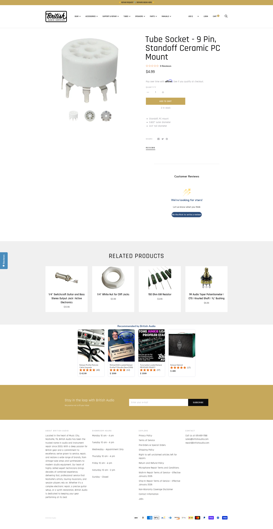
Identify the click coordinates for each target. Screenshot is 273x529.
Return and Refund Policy (151, 463)
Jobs (141, 499)
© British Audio (51, 518)
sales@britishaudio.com (196, 439)
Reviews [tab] (150, 148)
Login (206, 16)
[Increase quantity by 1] (163, 92)
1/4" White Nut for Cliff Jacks (113, 294)
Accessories (90, 16)
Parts (152, 16)
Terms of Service (147, 440)
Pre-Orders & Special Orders (152, 445)
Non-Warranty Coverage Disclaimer (156, 489)
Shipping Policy (146, 449)
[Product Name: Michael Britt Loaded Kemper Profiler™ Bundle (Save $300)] (121, 353)
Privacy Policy (145, 435)
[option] (90, 70)
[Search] (226, 16)
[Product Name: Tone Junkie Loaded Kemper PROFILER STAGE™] (151, 353)
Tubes (126, 16)
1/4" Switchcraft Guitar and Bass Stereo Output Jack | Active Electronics (67, 298)
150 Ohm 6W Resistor (159, 294)
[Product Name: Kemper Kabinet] (181, 353)
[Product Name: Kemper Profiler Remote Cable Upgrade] (91, 353)
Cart (216, 16)
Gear (76, 16)
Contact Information (149, 494)
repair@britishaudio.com (197, 442)
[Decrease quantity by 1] (148, 92)
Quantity (151, 87)
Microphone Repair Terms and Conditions (159, 467)
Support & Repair (110, 16)
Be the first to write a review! (186, 214)
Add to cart (165, 101)
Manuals (165, 16)
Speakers (139, 16)
